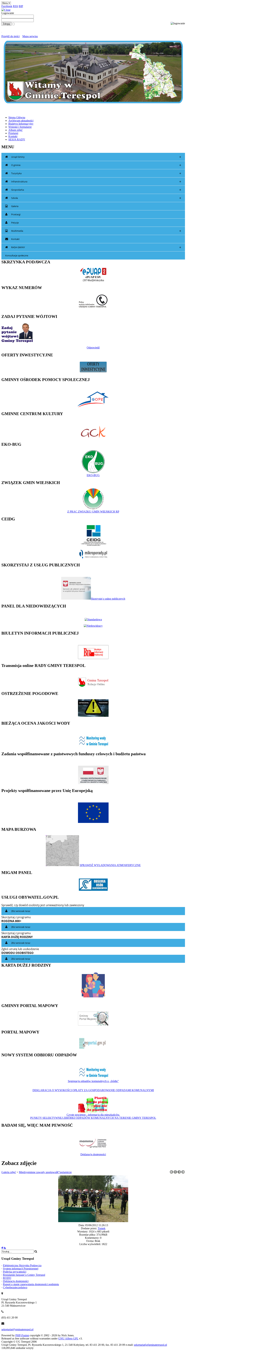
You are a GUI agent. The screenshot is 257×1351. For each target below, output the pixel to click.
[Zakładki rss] (5, 1248)
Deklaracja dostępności (93, 1154)
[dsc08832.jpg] (93, 1221)
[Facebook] (2, 1248)
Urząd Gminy (96, 157)
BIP (21, 6)
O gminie (96, 165)
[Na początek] (171, 1172)
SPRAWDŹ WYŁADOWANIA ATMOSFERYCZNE (110, 865)
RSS (15, 6)
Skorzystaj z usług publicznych (108, 598)
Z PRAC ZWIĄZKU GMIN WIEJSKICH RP (93, 511)
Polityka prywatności (14, 1271)
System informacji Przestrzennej (20, 1268)
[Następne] (179, 1172)
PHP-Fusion (22, 1335)
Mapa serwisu (30, 36)
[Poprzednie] (175, 1172)
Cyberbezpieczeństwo (15, 1287)
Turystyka (96, 173)
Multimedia (96, 231)
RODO (7, 1278)
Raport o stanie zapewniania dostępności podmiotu (31, 1284)
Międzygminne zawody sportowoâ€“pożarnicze (45, 1172)
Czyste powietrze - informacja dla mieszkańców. (93, 1114)
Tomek (101, 1228)
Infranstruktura (96, 181)
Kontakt (15, 239)
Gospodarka (96, 189)
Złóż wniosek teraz (20, 911)
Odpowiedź (93, 347)
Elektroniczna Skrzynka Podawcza (22, 1265)
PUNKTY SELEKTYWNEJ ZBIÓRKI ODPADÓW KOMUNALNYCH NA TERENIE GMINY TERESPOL (93, 1117)
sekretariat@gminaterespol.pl (17, 1329)
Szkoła (96, 198)
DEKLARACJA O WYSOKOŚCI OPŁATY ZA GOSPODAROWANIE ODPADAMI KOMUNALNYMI (93, 1090)
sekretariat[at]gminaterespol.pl (150, 1344)
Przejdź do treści (10, 36)
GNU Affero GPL (68, 1338)
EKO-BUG (93, 475)
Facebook (6, 6)
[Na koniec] (183, 1172)
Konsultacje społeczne (16, 255)
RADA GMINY (96, 247)
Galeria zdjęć (8, 1172)
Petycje (15, 222)
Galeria (14, 206)
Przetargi (15, 214)
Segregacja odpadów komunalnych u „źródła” (93, 1081)
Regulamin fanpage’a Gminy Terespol (24, 1274)
